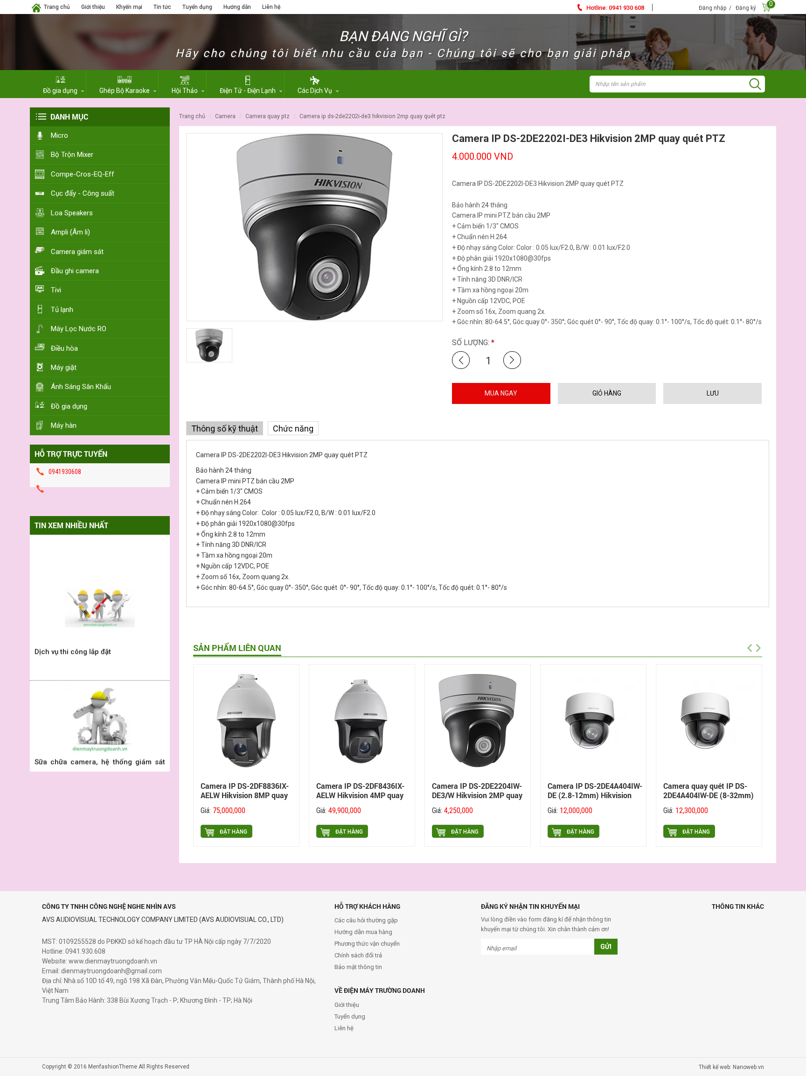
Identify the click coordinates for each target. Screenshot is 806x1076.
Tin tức (162, 7)
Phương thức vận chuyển (367, 943)
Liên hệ (271, 7)
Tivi (56, 290)
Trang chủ (57, 7)
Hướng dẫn (237, 7)
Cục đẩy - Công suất (82, 193)
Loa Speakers (72, 213)
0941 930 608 (615, 7)
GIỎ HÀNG (606, 393)
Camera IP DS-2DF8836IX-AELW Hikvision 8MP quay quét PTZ (245, 795)
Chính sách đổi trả (358, 955)
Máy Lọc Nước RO (78, 329)
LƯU (713, 393)
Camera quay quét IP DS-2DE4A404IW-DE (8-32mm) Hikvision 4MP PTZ (708, 795)
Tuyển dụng (197, 7)
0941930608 (65, 471)
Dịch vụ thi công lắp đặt (73, 639)
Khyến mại (129, 7)
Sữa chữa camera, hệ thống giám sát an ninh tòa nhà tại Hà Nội (100, 754)
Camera (225, 116)
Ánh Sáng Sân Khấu (81, 386)
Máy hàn (63, 425)
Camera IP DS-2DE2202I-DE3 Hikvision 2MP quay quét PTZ (372, 116)
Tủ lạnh (62, 309)
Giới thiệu (93, 7)
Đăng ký (746, 8)
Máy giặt (63, 367)
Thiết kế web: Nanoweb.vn (731, 1067)
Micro (59, 135)
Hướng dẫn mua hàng (363, 931)
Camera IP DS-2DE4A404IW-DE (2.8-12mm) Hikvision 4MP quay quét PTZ (595, 795)
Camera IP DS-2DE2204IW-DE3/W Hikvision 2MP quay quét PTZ (477, 795)
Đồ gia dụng (69, 406)
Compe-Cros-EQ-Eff (82, 174)
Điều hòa (64, 348)
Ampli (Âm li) (70, 232)
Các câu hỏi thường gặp (366, 920)
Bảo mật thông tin (358, 966)
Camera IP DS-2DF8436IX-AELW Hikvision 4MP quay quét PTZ (360, 795)
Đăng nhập (712, 8)
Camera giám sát (77, 252)
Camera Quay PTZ (267, 116)
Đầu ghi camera (75, 271)
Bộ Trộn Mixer (72, 154)
